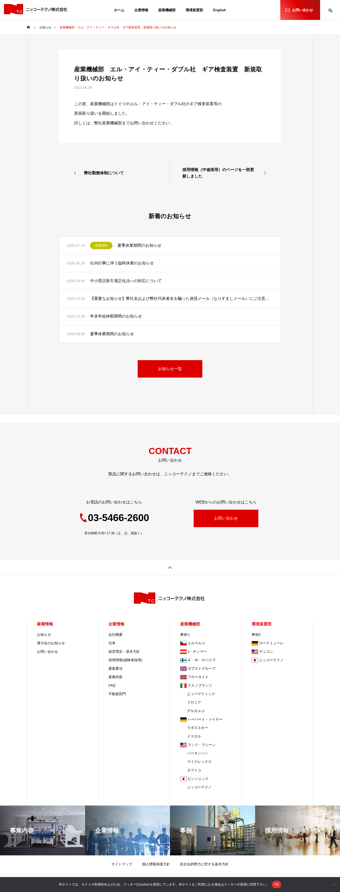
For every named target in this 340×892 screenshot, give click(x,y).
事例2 (256, 635)
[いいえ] (333, 884)
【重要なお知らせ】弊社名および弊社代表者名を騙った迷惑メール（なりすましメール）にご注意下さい (181, 298)
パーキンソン (194, 753)
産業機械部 (167, 10)
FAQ (112, 685)
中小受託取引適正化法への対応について (126, 281)
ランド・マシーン (202, 745)
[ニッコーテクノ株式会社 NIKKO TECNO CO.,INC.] (36, 9)
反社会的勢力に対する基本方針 (204, 864)
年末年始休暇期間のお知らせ (116, 316)
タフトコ (190, 770)
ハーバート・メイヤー (205, 719)
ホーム (119, 10)
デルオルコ (192, 711)
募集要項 (115, 668)
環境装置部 (194, 10)
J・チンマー (197, 651)
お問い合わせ (302, 10)
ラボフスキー (194, 728)
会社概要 (115, 635)
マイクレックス (196, 762)
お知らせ (44, 635)
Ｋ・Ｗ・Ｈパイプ (202, 660)
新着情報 (101, 245)
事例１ (185, 635)
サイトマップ (121, 864)
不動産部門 (117, 694)
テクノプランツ (200, 685)
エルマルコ (196, 643)
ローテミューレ (271, 643)
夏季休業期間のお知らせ (139, 245)
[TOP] (170, 567)
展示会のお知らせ (51, 643)
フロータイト (198, 677)
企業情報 (141, 10)
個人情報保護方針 (156, 864)
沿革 (112, 643)
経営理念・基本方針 (124, 651)
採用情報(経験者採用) (125, 660)
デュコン (266, 651)
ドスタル (190, 736)
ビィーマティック (197, 694)
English (219, 10)
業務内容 (115, 677)
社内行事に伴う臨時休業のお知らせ (122, 263)
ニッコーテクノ (196, 787)
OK (276, 884)
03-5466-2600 (118, 517)
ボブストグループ (202, 668)
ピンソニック (198, 779)
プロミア (190, 702)
